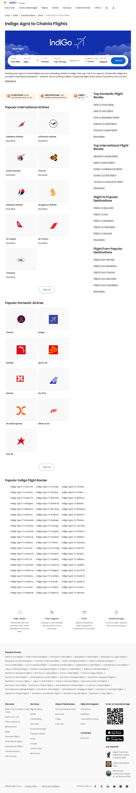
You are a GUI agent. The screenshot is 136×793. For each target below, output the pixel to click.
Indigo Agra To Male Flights (49, 593)
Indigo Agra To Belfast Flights (76, 503)
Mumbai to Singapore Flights (101, 677)
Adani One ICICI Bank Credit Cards (17, 711)
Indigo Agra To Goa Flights (49, 548)
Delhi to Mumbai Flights (37, 657)
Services (67, 8)
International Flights (13, 741)
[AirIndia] (21, 349)
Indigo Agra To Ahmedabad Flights (53, 487)
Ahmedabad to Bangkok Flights (20, 689)
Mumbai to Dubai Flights (16, 677)
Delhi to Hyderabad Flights (101, 661)
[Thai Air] (53, 157)
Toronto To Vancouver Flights (108, 182)
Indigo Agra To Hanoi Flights (24, 554)
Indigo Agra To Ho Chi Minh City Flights (29, 559)
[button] (106, 8)
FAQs (83, 724)
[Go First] (53, 380)
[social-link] (95, 786)
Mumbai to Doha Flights (48, 689)
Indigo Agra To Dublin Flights (76, 537)
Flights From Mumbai (104, 259)
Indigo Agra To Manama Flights (77, 593)
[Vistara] (21, 319)
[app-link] (115, 732)
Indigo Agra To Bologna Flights (77, 509)
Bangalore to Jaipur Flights (113, 657)
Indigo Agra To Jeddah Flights (76, 565)
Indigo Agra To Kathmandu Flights (27, 570)
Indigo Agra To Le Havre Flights (25, 587)
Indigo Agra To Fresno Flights (50, 542)
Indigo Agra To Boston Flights (24, 515)
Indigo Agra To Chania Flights (76, 520)
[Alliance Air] (53, 410)
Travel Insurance (12, 751)
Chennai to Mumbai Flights (47, 661)
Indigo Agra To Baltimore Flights (78, 498)
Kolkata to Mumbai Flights (96, 669)
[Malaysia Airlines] (21, 191)
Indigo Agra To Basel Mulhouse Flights (54, 503)
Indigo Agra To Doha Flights (24, 537)
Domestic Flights (12, 736)
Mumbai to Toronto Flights (17, 681)
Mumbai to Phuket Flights (41, 685)
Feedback (85, 714)
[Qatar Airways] (21, 157)
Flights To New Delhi (103, 208)
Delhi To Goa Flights (103, 111)
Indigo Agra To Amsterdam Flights (79, 487)
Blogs (7, 731)
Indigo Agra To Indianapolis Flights (78, 559)
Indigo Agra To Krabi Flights (75, 576)
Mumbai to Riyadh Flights (75, 693)
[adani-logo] (17, 2)
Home (7, 15)
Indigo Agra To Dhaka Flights (76, 531)
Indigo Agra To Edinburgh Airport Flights (30, 542)
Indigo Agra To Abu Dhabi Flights (26, 487)
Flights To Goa (101, 214)
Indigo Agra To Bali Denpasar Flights (54, 498)
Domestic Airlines (28, 15)
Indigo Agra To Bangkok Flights (25, 503)
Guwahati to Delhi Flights (61, 665)
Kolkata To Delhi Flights (105, 124)
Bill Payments (11, 726)
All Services (35, 753)
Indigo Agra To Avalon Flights (76, 492)
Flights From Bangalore (105, 266)
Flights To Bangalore (104, 221)
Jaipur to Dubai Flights (43, 681)
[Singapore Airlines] (53, 191)
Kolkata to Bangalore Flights (44, 669)
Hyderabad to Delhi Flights (88, 665)
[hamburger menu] (5, 2)
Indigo (40, 15)
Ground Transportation (65, 709)
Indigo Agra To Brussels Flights (25, 520)
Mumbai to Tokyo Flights (101, 693)
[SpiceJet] (53, 349)
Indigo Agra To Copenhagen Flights (53, 531)
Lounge (33, 743)
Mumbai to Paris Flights (16, 685)
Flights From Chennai (104, 272)
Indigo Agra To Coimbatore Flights (79, 526)
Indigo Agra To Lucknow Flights (77, 587)
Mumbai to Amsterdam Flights (46, 693)
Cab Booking (35, 719)
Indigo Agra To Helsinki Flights (50, 554)
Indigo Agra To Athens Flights (50, 492)
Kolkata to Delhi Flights (70, 669)
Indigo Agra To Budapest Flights (51, 520)
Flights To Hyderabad (104, 227)
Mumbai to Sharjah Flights (17, 693)
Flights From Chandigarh (106, 285)
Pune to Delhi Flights (69, 673)
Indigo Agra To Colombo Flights (26, 531)
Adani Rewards (82, 8)
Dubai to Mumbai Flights (67, 681)
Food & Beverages (28, 8)
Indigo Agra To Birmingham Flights (53, 509)
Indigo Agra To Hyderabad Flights (52, 559)
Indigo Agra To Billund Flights (24, 509)
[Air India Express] (21, 410)
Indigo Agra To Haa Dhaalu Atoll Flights (81, 548)
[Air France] (53, 225)
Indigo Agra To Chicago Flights (51, 526)
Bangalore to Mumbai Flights (18, 661)
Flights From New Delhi (105, 279)
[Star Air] (21, 441)
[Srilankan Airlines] (21, 123)
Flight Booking (36, 709)
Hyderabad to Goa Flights (115, 665)
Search (118, 60)
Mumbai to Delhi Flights (61, 657)
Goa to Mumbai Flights (36, 665)
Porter (33, 738)
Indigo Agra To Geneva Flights (77, 542)
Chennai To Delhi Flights (105, 130)
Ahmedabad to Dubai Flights (43, 677)
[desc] (10, 81)
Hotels (55, 8)
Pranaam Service (37, 733)
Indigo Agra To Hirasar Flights (76, 554)
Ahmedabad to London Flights (70, 685)
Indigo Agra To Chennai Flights (25, 526)
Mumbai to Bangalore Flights (18, 673)
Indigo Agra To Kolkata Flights (25, 576)
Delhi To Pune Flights (104, 105)
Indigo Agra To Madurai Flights (25, 593)
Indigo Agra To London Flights (50, 587)
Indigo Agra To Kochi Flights (75, 570)
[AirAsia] (21, 379)
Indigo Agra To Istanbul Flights (25, 565)
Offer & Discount (12, 722)
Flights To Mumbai (103, 233)
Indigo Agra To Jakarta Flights (51, 565)
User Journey (10, 756)
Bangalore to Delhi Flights (86, 657)
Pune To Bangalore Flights (106, 117)
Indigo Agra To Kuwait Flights (50, 581)
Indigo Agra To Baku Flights (23, 498)
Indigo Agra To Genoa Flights (24, 548)
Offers (98, 8)
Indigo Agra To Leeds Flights (75, 581)
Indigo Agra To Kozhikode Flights (52, 576)
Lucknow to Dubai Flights (98, 685)
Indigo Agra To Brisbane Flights (51, 515)
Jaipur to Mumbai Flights (16, 669)
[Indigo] (53, 319)
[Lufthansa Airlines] (53, 123)
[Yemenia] (21, 260)
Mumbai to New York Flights (94, 681)
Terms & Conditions (50, 786)
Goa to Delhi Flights (14, 665)
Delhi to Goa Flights (14, 657)
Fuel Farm (59, 724)
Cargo (58, 719)
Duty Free (10, 8)
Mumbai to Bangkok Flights (72, 677)
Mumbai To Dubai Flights (106, 156)
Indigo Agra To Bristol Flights (76, 515)
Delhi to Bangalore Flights (74, 661)
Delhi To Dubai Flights (104, 162)
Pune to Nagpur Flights (92, 673)
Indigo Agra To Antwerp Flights (25, 492)
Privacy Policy (31, 786)
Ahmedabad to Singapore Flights (78, 689)
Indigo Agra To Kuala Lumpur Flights (28, 581)
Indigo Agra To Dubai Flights (50, 537)
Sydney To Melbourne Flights (108, 169)
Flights (44, 8)
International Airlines (14, 746)
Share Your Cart (12, 717)
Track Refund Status (90, 719)
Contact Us (86, 709)
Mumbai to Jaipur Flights (46, 673)
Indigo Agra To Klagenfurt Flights (52, 570)
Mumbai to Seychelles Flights (110, 689)
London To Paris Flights (105, 175)
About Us (84, 738)
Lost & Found (36, 748)
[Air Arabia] (21, 224)
